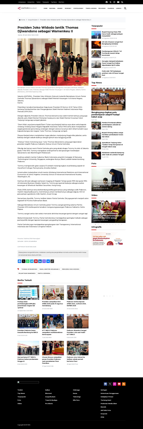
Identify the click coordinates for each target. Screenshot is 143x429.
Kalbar (59, 8)
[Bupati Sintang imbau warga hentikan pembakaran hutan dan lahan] (96, 135)
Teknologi (76, 397)
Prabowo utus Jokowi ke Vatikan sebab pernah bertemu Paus (76, 359)
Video (94, 195)
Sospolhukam (78, 8)
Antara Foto (31, 2)
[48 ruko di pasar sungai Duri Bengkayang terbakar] (96, 45)
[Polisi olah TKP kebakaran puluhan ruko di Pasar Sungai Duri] (96, 74)
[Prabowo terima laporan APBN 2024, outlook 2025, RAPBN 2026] (78, 292)
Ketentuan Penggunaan (110, 393)
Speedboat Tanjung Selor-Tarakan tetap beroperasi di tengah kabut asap (112, 145)
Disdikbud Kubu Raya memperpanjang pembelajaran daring (108, 183)
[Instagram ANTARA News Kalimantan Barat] (114, 2)
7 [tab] (113, 224)
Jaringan (104, 390)
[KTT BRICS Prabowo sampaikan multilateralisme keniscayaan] (53, 321)
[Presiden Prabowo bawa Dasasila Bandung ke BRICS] (28, 321)
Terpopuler (45, 2)
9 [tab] (119, 224)
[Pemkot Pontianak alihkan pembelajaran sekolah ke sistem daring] (96, 125)
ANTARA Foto (106, 410)
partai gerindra (44, 273)
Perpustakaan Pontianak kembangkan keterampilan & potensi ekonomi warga (107, 215)
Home (45, 8)
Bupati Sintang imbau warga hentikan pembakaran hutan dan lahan (112, 135)
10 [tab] (122, 224)
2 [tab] (106, 193)
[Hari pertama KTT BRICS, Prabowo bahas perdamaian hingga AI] (28, 348)
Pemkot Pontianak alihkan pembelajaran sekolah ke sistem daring (112, 125)
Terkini (38, 2)
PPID (102, 417)
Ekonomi (68, 8)
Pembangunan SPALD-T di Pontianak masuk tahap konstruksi (112, 53)
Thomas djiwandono (29, 269)
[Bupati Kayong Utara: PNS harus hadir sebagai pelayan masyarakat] (96, 35)
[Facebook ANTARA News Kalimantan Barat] (107, 2)
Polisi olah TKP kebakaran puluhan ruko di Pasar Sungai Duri (113, 73)
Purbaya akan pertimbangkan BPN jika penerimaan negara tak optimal (26, 305)
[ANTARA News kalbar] (27, 8)
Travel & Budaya (91, 8)
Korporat (104, 414)
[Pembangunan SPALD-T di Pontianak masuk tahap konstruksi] (96, 54)
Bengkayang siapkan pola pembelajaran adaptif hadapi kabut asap (105, 114)
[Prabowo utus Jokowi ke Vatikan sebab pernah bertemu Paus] (78, 348)
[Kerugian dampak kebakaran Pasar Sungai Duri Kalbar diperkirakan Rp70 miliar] (96, 64)
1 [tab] (103, 193)
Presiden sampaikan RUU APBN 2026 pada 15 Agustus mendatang (52, 304)
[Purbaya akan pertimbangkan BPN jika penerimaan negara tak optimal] (28, 292)
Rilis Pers (61, 2)
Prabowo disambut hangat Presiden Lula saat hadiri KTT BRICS (76, 332)
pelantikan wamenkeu (27, 273)
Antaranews (22, 2)
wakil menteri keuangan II (50, 269)
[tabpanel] (108, 180)
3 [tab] (108, 193)
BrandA (103, 407)
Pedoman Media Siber (109, 403)
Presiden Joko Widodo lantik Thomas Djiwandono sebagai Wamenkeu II (65, 20)
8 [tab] (116, 224)
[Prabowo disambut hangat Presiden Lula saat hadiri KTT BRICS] (78, 321)
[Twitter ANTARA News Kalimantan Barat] (110, 2)
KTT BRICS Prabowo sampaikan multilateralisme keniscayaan (52, 332)
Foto (93, 163)
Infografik (96, 227)
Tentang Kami (106, 400)
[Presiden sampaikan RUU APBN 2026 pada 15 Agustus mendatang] (53, 292)
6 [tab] (110, 224)
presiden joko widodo (70, 269)
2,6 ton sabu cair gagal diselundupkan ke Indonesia (107, 288)
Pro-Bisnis (102, 8)
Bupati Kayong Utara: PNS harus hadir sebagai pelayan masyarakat (112, 34)
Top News (54, 2)
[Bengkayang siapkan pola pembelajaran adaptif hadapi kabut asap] (108, 99)
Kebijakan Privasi (107, 397)
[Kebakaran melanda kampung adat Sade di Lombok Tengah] (96, 155)
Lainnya (118, 8)
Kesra (75, 393)
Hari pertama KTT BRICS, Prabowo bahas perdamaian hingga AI (28, 359)
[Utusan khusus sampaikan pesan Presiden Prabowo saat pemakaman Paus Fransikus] (53, 348)
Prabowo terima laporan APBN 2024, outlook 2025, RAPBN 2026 (76, 304)
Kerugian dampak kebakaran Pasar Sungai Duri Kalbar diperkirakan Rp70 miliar (112, 63)
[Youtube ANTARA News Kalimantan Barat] (118, 2)
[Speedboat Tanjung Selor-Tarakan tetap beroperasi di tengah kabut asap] (96, 145)
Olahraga (110, 8)
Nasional (52, 8)
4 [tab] (111, 193)
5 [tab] (114, 193)
